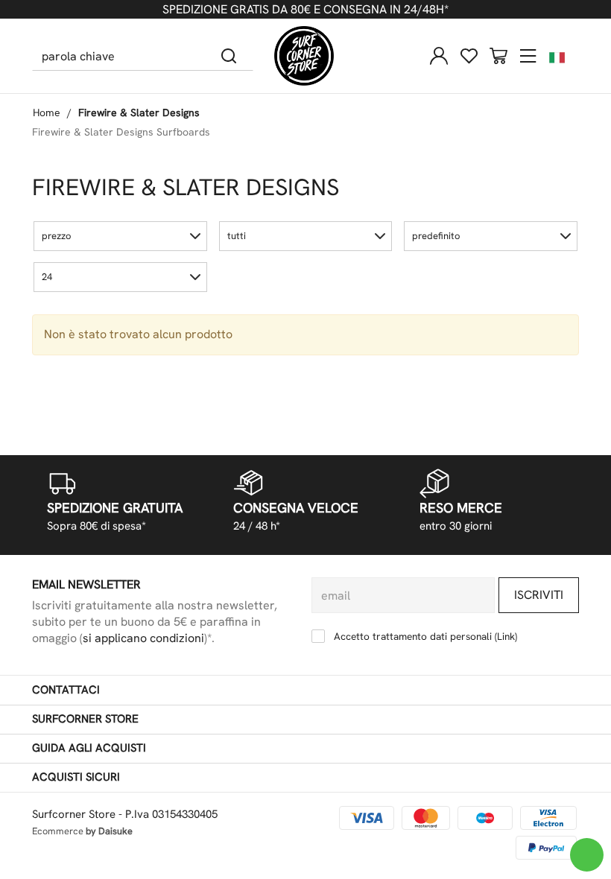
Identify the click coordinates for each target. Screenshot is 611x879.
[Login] (439, 56)
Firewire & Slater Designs (139, 112)
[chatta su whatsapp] (587, 855)
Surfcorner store (85, 718)
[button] (120, 236)
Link (506, 636)
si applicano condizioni (143, 638)
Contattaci (66, 689)
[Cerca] (229, 56)
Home (46, 112)
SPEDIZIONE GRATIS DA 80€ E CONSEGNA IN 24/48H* (305, 9)
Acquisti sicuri (76, 776)
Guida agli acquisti (89, 747)
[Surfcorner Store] (304, 56)
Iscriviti (538, 595)
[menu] (528, 56)
